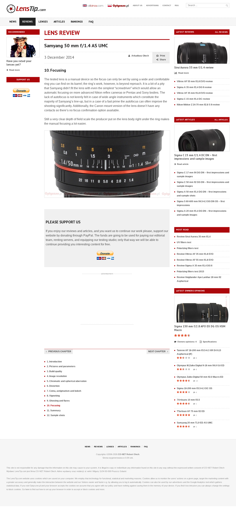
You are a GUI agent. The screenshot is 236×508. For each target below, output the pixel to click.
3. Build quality (54, 371)
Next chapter (157, 351)
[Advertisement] (107, 299)
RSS (177, 5)
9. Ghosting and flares (58, 400)
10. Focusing (53, 405)
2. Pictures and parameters (61, 366)
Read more (14, 70)
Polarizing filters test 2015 (190, 271)
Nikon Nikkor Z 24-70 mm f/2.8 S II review (198, 104)
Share (163, 59)
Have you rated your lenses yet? (18, 62)
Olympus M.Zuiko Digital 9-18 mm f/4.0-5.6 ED (200, 365)
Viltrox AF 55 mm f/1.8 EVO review (195, 81)
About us (137, 5)
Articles (59, 21)
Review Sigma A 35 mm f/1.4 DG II (194, 265)
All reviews (221, 32)
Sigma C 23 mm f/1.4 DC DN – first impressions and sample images (195, 157)
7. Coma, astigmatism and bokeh (64, 391)
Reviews (27, 21)
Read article (182, 164)
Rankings (77, 21)
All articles (221, 120)
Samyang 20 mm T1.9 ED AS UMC (195, 422)
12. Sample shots (56, 415)
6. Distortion (53, 386)
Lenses (43, 21)
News (12, 21)
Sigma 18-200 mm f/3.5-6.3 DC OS (194, 388)
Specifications (210, 342)
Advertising (152, 5)
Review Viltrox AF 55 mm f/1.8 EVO (195, 260)
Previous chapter (59, 351)
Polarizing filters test (187, 248)
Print (162, 55)
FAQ (91, 21)
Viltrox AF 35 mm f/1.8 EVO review (195, 93)
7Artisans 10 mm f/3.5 (188, 400)
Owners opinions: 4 (187, 342)
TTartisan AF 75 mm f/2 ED (191, 411)
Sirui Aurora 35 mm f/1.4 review (194, 67)
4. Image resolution (57, 376)
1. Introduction (54, 361)
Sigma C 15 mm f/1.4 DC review (193, 99)
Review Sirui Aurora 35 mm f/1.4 (194, 236)
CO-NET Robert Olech (128, 454)
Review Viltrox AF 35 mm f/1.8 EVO (195, 254)
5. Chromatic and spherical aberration (66, 381)
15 (197, 381)
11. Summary (54, 410)
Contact (166, 5)
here (27, 489)
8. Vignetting (53, 395)
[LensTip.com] (31, 8)
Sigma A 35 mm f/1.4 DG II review (194, 87)
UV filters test (184, 242)
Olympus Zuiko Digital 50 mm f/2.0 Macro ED (200, 377)
